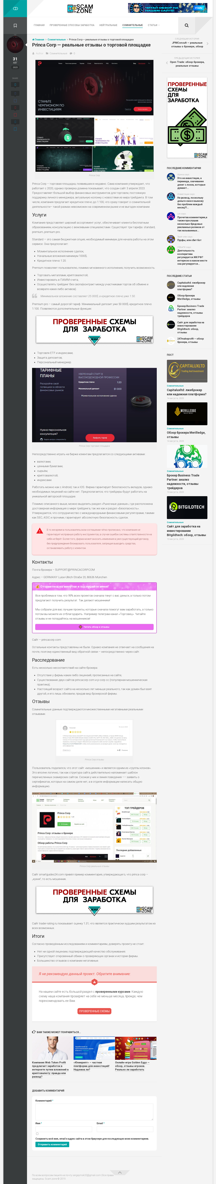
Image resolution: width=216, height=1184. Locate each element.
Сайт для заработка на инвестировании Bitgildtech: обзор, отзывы (186, 531)
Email (101, 1123)
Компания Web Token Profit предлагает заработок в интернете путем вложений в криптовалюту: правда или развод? (50, 1069)
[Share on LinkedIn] (15, 125)
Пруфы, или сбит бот (189, 240)
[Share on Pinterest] (15, 111)
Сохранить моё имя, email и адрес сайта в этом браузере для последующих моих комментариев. (92, 1138)
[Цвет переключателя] (15, 8)
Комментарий (44, 1100)
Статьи (152, 25)
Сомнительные (132, 25)
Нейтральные (108, 25)
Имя (38, 1123)
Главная (39, 25)
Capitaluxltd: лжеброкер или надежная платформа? (191, 286)
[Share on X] (15, 85)
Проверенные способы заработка (72, 25)
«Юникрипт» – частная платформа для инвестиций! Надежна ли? (91, 1066)
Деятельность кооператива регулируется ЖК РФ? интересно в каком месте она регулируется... (192, 257)
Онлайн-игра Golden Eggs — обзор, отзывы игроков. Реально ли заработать (132, 1066)
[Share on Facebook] (15, 97)
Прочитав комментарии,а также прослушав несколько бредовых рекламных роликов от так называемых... (192, 224)
